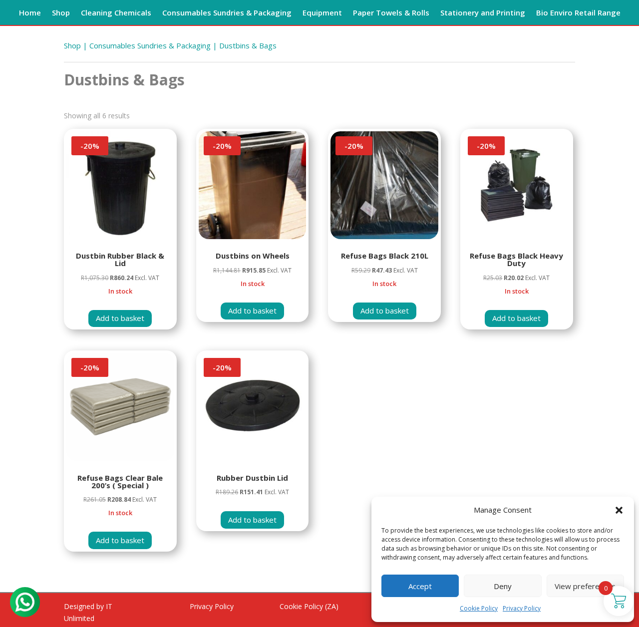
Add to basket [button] (120, 318)
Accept (420, 586)
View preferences (585, 586)
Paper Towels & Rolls (391, 13)
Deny (503, 586)
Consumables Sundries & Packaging (227, 13)
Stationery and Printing (482, 13)
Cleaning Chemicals (116, 13)
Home (30, 13)
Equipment (322, 13)
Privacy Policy (522, 608)
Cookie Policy (479, 608)
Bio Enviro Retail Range (578, 13)
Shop (61, 13)
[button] (619, 510)
